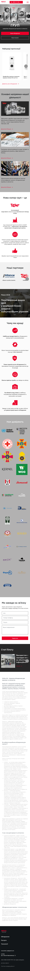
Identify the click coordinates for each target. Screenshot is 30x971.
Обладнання (5, 937)
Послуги (3, 940)
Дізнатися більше (6, 129)
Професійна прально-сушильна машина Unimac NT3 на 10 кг (11, 77)
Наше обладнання (15, 33)
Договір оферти (5, 963)
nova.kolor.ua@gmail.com (7, 950)
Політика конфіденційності (8, 966)
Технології (4, 944)
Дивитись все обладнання (9, 84)
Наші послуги (15, 37)
